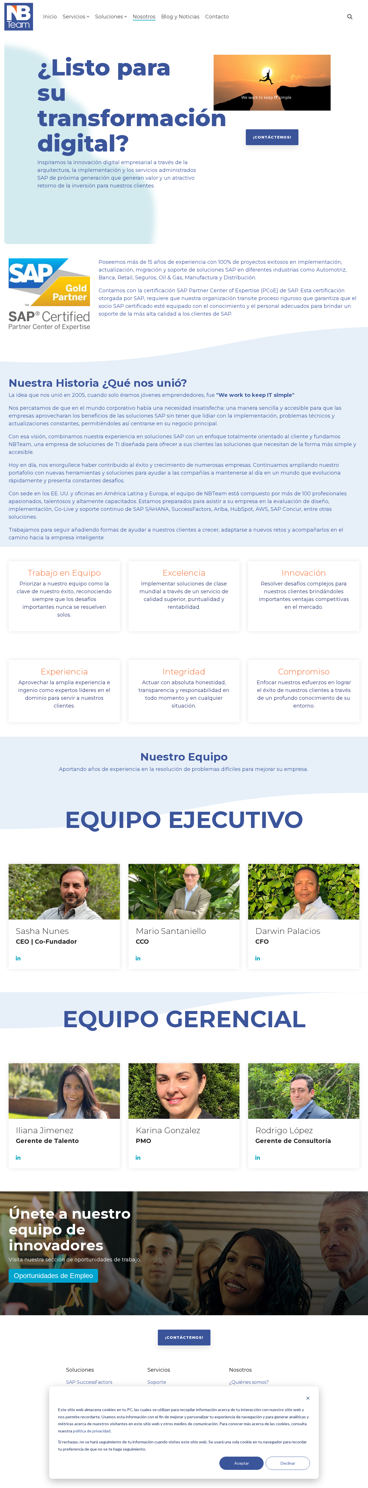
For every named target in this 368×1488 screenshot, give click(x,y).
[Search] (350, 17)
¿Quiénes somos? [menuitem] (249, 1382)
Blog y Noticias (180, 17)
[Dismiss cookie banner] (308, 1398)
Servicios (74, 17)
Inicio (50, 17)
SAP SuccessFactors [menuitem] (89, 1382)
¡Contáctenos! (272, 137)
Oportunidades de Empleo (53, 1276)
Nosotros (144, 17)
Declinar (288, 1463)
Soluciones (109, 17)
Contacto (217, 17)
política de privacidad (91, 1430)
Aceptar (241, 1463)
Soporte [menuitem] (156, 1382)
